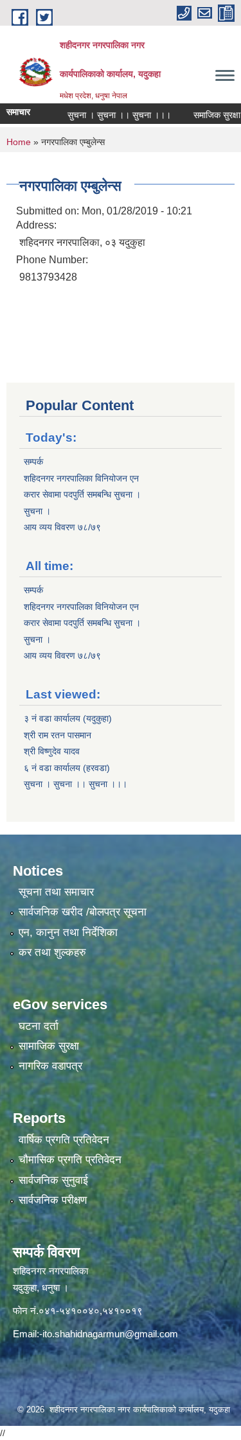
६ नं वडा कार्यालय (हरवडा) (67, 768)
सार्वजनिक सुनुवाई (53, 1180)
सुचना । (37, 511)
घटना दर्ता (38, 1026)
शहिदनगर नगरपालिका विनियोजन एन (81, 478)
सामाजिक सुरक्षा (49, 1046)
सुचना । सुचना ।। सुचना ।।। (107, 115)
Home (18, 142)
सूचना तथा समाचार (56, 892)
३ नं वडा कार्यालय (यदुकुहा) (68, 718)
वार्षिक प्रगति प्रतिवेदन (64, 1140)
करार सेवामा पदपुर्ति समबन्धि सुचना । (82, 494)
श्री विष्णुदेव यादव (52, 751)
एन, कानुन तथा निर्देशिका (68, 932)
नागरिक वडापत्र (50, 1066)
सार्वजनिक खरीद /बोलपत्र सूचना (83, 912)
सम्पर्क (33, 461)
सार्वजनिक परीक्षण (53, 1200)
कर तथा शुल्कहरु (52, 952)
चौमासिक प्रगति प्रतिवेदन (70, 1160)
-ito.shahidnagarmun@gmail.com (108, 1333)
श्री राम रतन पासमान (57, 735)
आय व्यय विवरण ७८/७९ (62, 527)
